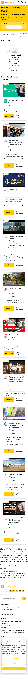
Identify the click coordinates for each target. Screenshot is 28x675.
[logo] (7, 2)
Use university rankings (7, 609)
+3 (16, 112)
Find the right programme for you (10, 607)
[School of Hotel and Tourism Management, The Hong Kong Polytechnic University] (5, 237)
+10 (12, 349)
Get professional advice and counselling (12, 632)
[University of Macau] (5, 475)
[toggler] (25, 2)
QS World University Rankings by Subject (11, 559)
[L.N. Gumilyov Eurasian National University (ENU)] (5, 141)
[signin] (22, 2)
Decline (14, 663)
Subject (13, 34)
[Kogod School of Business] (5, 289)
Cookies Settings (14, 658)
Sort (23, 41)
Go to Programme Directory (13, 27)
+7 (23, 156)
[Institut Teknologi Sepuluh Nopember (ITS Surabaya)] (5, 424)
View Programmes (19, 116)
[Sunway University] (5, 190)
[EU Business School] (5, 101)
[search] (19, 2)
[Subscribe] (24, 598)
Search (5, 34)
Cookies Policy (18, 655)
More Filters (23, 33)
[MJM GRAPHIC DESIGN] (5, 335)
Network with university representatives (12, 630)
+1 (9, 395)
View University (9, 116)
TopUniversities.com (5, 552)
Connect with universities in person (11, 612)
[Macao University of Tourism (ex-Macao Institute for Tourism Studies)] (5, 378)
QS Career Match (5, 571)
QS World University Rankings (15, 557)
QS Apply (9, 565)
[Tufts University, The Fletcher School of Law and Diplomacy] (5, 518)
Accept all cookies (14, 668)
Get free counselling (7, 614)
